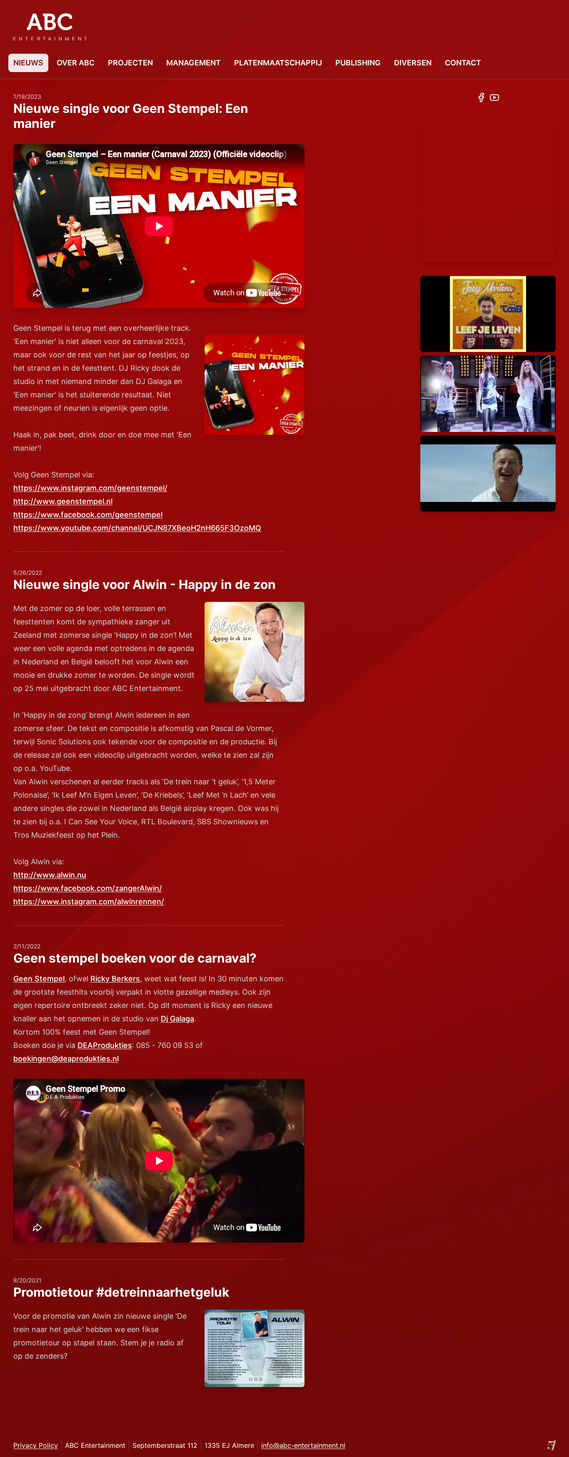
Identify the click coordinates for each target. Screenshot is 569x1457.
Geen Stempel (39, 978)
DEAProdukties (104, 1045)
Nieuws (28, 62)
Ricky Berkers (115, 978)
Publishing (358, 62)
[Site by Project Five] (551, 1445)
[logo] (50, 26)
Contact (463, 62)
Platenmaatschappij (278, 62)
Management (193, 62)
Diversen (413, 62)
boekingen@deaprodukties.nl (66, 1058)
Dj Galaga (177, 1018)
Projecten (130, 62)
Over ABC (76, 62)
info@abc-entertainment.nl (303, 1445)
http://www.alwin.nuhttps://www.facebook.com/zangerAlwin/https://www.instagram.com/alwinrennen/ (88, 888)
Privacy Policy (35, 1445)
